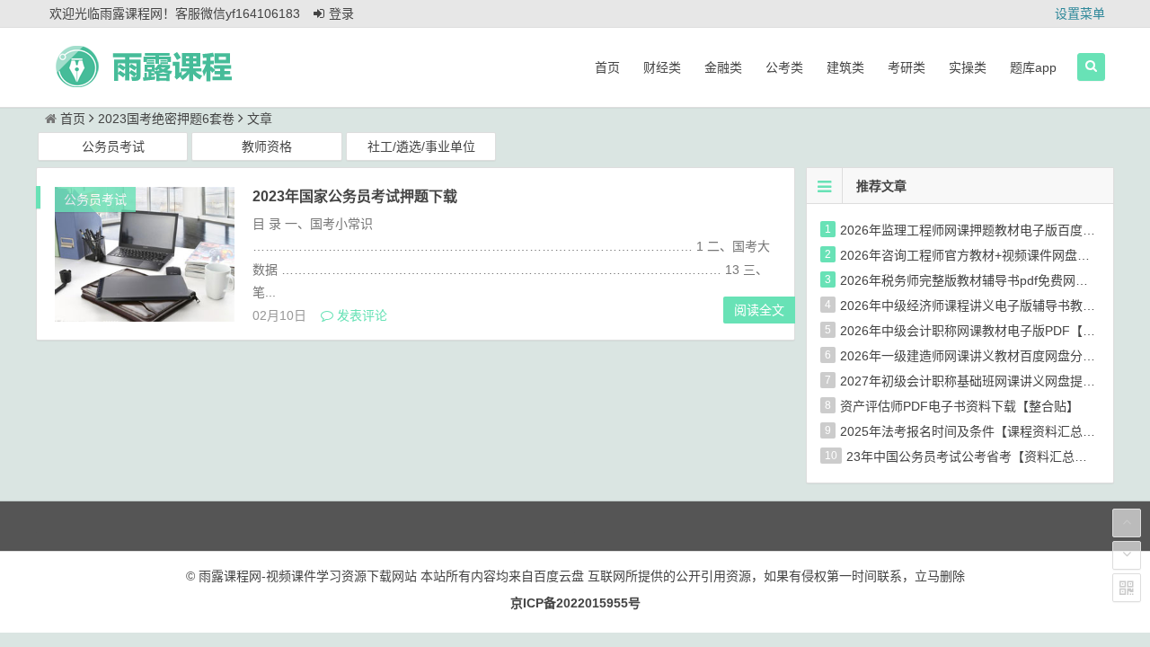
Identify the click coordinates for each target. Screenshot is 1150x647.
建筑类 (845, 67)
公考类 (784, 67)
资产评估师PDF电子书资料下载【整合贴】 (959, 406)
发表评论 (360, 315)
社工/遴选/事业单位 (421, 146)
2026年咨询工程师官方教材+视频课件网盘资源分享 (984, 255)
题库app (1033, 67)
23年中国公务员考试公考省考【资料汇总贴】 (973, 456)
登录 (341, 13)
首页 (607, 67)
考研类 (906, 67)
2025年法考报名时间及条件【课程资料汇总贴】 (974, 431)
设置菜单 (1080, 13)
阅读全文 (759, 310)
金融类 (723, 67)
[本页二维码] (1126, 587)
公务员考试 (113, 146)
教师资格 (267, 146)
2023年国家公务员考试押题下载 (354, 196)
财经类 (662, 67)
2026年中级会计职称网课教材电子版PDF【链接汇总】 (993, 331)
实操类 (967, 67)
